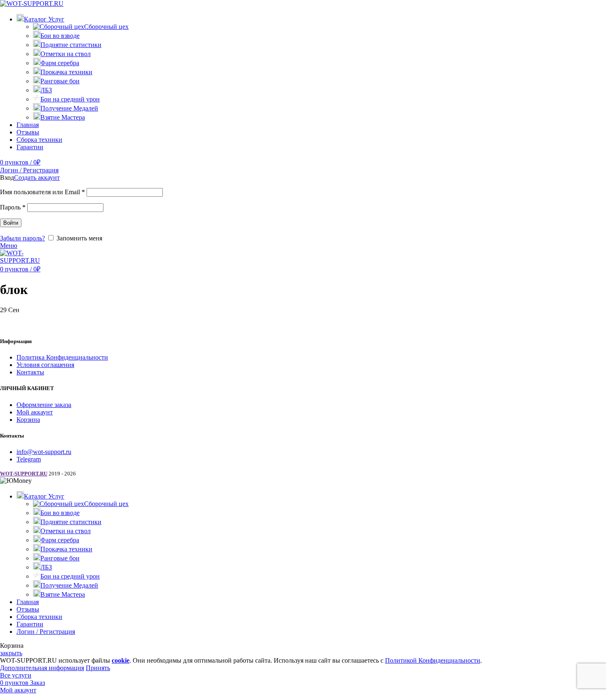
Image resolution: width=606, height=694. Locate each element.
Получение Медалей (69, 108)
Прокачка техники (66, 71)
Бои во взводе (60, 35)
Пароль (13, 207)
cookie (120, 660)
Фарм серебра (59, 62)
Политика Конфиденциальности (62, 357)
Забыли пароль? (22, 238)
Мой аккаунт (34, 412)
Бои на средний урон (70, 99)
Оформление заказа (43, 404)
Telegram (28, 459)
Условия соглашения (45, 364)
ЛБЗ (46, 90)
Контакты (30, 372)
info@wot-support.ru (43, 451)
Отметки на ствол (65, 53)
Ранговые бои (60, 81)
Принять (98, 667)
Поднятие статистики (70, 44)
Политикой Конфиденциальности (432, 660)
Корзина (28, 419)
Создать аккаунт (37, 177)
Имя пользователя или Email (42, 191)
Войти (10, 223)
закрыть (11, 652)
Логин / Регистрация (45, 631)
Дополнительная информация (42, 667)
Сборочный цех (106, 26)
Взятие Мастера (62, 117)
